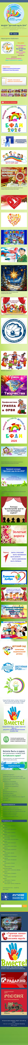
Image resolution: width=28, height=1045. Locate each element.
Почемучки (5, 858)
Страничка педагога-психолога (10, 813)
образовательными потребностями (14, 703)
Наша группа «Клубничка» (10, 849)
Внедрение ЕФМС (7, 779)
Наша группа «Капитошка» (10, 846)
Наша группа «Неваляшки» (10, 856)
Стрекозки (5, 875)
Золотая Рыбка (6, 837)
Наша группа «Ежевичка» (10, 836)
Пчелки (4, 861)
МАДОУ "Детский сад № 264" (14, 25)
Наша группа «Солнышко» (10, 873)
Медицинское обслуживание (9, 781)
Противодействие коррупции (9, 795)
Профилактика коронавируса (11, 783)
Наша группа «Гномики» (9, 832)
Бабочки (5, 824)
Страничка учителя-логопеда (9, 814)
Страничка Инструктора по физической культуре (14, 811)
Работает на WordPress (8, 1023)
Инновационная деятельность (10, 791)
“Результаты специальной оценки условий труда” (14, 778)
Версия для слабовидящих (10, 102)
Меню (15, 34)
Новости (5, 790)
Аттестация (5, 798)
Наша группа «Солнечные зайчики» (12, 870)
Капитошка (5, 844)
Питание (6, 788)
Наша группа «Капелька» (10, 842)
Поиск (2, 904)
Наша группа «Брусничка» (10, 829)
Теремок (5, 878)
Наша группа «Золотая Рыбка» (11, 839)
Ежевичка (5, 834)
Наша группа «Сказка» (9, 866)
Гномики (5, 831)
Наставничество (6, 800)
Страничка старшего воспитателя (11, 808)
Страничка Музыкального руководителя (12, 809)
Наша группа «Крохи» (9, 853)
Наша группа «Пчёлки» (9, 863)
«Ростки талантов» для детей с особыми (14, 701)
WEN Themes (14, 1025)
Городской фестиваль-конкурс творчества (14, 700)
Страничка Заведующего (8, 774)
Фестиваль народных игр (6, 370)
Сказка (4, 865)
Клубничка (5, 848)
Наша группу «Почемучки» (10, 859)
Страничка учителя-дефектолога (10, 816)
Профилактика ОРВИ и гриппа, (11, 784)
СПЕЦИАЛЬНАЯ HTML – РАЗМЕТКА (11, 887)
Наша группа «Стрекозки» (10, 876)
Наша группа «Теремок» (9, 880)
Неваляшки (5, 854)
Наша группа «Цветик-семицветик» (12, 883)
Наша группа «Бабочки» (9, 825)
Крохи (4, 851)
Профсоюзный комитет (8, 793)
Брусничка (5, 827)
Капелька (5, 841)
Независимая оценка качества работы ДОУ (13, 776)
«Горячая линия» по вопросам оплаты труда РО (14, 796)
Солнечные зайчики (7, 868)
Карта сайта (5, 889)
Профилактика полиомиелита (11, 786)
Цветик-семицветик (7, 882)
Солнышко (5, 871)
